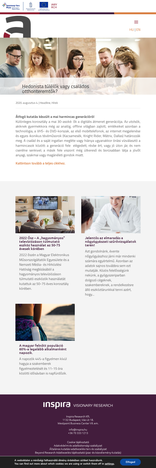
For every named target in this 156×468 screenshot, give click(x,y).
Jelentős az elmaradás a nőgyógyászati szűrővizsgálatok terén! (110, 241)
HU (131, 29)
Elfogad (130, 462)
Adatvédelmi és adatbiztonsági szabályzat (78, 445)
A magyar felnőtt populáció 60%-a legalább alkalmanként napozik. (43, 349)
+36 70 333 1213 (78, 433)
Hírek (55, 103)
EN (138, 29)
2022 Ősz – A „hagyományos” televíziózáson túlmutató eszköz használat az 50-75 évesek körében (42, 243)
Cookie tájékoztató (78, 442)
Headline (45, 103)
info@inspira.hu (78, 429)
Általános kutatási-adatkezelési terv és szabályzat (78, 449)
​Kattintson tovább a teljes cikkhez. (40, 163)
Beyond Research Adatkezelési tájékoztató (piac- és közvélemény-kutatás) (78, 452)
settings (109, 464)
